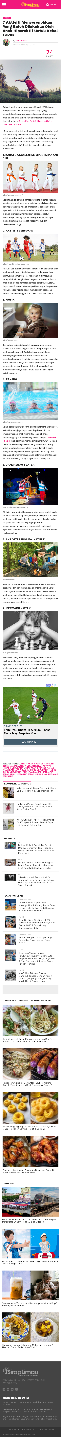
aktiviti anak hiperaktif (32, 764)
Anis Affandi (21, 40)
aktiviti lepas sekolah (30, 766)
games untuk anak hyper (43, 770)
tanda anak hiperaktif (41, 772)
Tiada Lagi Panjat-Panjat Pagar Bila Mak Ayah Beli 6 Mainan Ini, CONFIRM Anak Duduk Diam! (36, 807)
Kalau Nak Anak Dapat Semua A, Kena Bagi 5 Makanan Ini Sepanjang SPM (36, 789)
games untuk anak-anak (15, 772)
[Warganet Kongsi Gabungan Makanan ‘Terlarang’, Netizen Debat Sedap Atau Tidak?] (30, 1341)
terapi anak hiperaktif (15, 774)
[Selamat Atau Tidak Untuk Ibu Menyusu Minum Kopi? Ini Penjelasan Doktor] (30, 1299)
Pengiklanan (13, 1430)
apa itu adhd (22, 770)
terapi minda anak (37, 774)
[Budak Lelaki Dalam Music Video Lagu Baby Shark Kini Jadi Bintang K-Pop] (30, 1257)
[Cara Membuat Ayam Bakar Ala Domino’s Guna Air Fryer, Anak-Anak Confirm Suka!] (30, 1166)
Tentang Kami (28, 1430)
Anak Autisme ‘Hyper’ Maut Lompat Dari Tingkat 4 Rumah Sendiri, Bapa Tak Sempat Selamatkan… (35, 822)
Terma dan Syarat (46, 1430)
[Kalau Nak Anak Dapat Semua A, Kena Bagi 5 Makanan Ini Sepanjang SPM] (8, 792)
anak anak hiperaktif (36, 768)
